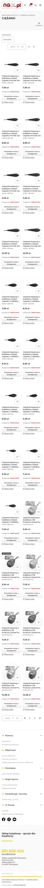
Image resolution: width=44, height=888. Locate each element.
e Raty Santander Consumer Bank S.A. (17, 763)
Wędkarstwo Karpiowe (27, 15)
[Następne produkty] (35, 718)
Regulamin (6, 741)
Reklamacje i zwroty (10, 800)
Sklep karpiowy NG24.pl (10, 15)
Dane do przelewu (9, 759)
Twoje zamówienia (9, 785)
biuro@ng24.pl (8, 854)
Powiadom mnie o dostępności (11, 97)
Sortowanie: (6, 35)
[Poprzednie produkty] (30, 718)
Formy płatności (8, 756)
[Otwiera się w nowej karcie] (3, 819)
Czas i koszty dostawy (11, 774)
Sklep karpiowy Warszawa (12, 814)
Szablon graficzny (13, 885)
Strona (13, 47)
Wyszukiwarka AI (7, 873)
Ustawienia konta (9, 788)
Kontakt (5, 811)
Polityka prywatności (10, 745)
